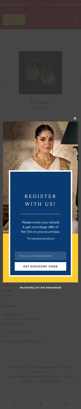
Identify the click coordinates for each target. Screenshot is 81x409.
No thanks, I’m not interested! (40, 287)
